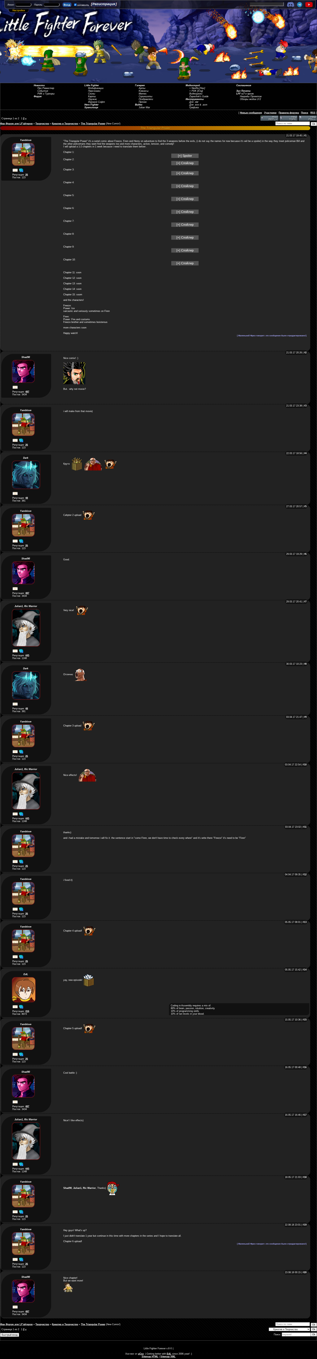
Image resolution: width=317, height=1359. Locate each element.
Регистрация (103, 4)
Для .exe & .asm (198, 104)
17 (305, 1114)
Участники (270, 112)
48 (26, 498)
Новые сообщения (251, 112)
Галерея (140, 85)
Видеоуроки (195, 93)
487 (27, 391)
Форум (38, 96)
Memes (143, 93)
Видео (138, 104)
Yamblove (25, 140)
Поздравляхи (146, 99)
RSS (312, 112)
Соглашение (243, 85)
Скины (91, 93)
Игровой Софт (96, 102)
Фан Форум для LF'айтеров (16, 123)
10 (305, 764)
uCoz (141, 1353)
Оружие (92, 99)
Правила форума (289, 112)
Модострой (193, 85)
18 (305, 1177)
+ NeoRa (194, 88)
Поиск (304, 112)
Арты (142, 88)
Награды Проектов (251, 96)
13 (305, 922)
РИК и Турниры (46, 93)
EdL (25, 974)
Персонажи (94, 90)
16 (305, 1067)
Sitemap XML (168, 1356)
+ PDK (192, 90)
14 (305, 969)
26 (26, 174)
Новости (39, 85)
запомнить (83, 5)
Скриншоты (145, 96)
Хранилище (91, 107)
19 (305, 1224)
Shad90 (25, 357)
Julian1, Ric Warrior (25, 606)
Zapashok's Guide (198, 96)
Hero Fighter (91, 104)
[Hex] (202, 88)
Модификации (95, 88)
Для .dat (193, 102)
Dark (25, 457)
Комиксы (144, 90)
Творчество (42, 123)
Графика (194, 107)
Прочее (143, 102)
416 (27, 1011)
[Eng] (200, 90)
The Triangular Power (93, 123)
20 (305, 1272)
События (42, 90)
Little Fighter (91, 85)
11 (305, 827)
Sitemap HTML (150, 1356)
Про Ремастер (45, 88)
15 (305, 1019)
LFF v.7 (240, 93)
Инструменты (195, 99)
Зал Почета (243, 90)
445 (27, 655)
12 (305, 874)
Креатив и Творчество (65, 123)
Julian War (144, 107)
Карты (92, 96)
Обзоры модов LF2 (250, 99)
